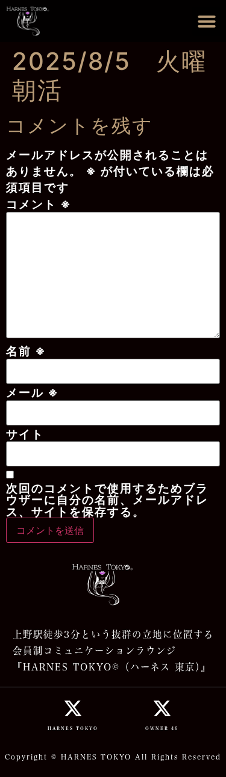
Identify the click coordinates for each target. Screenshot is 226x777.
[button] (206, 21)
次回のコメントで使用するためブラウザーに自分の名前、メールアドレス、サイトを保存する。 (107, 500)
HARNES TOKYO (73, 728)
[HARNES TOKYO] (73, 708)
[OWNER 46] (162, 708)
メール (32, 392)
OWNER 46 (161, 728)
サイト (25, 434)
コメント (39, 204)
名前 (26, 351)
